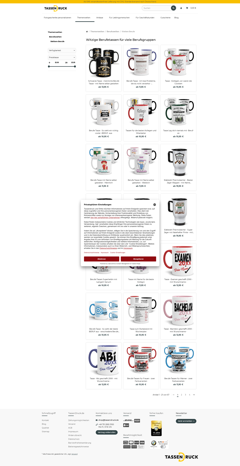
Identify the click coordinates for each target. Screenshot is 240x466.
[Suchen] (173, 8)
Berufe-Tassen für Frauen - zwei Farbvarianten (141, 379)
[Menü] (167, 441)
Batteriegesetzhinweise (78, 446)
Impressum (73, 431)
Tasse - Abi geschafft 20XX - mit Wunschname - (104, 379)
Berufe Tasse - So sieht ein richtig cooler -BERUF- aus (103, 131)
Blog (44, 424)
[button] (181, 8)
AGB (70, 428)
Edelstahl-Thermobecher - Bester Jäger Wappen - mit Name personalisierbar (178, 181)
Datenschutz (73, 439)
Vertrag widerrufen (107, 432)
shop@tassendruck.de (108, 420)
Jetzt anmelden (185, 421)
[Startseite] (87, 31)
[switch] (163, 446)
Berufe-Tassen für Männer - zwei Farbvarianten (178, 379)
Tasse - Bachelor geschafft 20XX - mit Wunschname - (178, 330)
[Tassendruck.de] (55, 8)
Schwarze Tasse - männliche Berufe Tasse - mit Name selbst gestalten (103, 82)
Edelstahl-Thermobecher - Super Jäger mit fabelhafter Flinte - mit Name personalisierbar (178, 231)
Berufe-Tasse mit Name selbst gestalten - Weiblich (141, 181)
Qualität (45, 428)
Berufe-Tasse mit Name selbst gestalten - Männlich (103, 181)
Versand (71, 424)
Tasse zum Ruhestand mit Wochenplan (141, 330)
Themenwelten (55, 32)
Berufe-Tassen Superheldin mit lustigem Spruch (103, 280)
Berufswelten (55, 37)
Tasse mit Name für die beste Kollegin (141, 280)
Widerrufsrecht (75, 435)
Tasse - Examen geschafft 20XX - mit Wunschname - (178, 280)
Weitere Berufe (57, 41)
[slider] (49, 66)
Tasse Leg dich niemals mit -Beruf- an (178, 131)
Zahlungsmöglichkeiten (78, 420)
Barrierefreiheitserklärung (79, 443)
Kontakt (45, 420)
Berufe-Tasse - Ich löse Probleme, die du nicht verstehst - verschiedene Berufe (141, 82)
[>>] (194, 395)
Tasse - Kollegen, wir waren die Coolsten (178, 82)
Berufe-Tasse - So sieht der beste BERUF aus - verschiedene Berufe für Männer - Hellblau (103, 330)
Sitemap (45, 431)
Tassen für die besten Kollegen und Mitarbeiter (141, 131)
